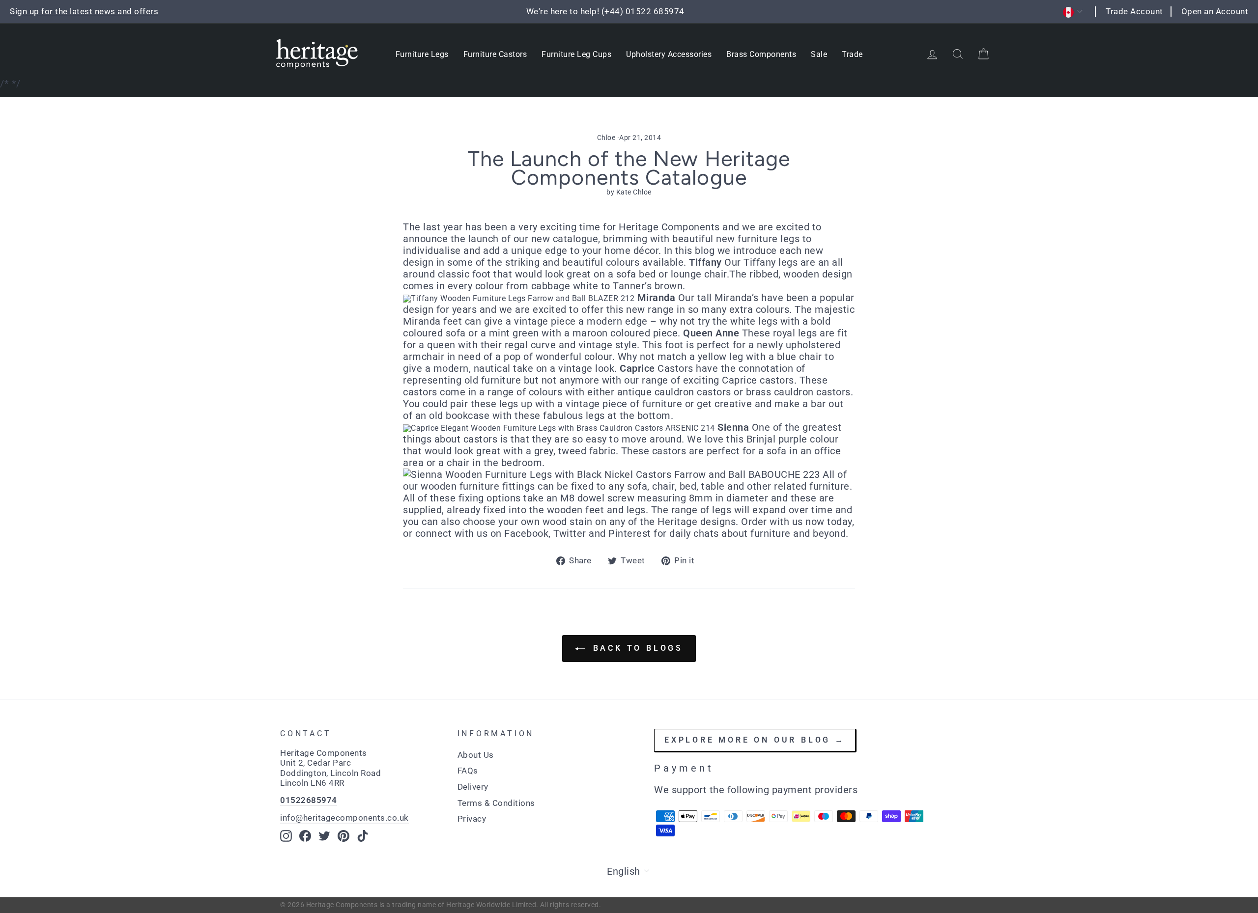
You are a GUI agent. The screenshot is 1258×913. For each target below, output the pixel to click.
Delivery (472, 787)
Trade (852, 54)
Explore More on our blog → (754, 740)
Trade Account (1134, 11)
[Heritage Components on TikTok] (363, 836)
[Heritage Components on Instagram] (286, 836)
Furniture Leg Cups (576, 54)
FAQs (467, 770)
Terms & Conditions (496, 803)
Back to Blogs (636, 648)
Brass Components (761, 54)
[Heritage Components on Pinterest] (343, 836)
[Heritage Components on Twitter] (324, 836)
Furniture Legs (422, 54)
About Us (475, 755)
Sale (819, 54)
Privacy (471, 819)
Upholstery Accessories (669, 54)
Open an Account (1215, 11)
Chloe (606, 137)
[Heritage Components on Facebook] (305, 836)
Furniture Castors (495, 54)
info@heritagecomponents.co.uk (344, 818)
